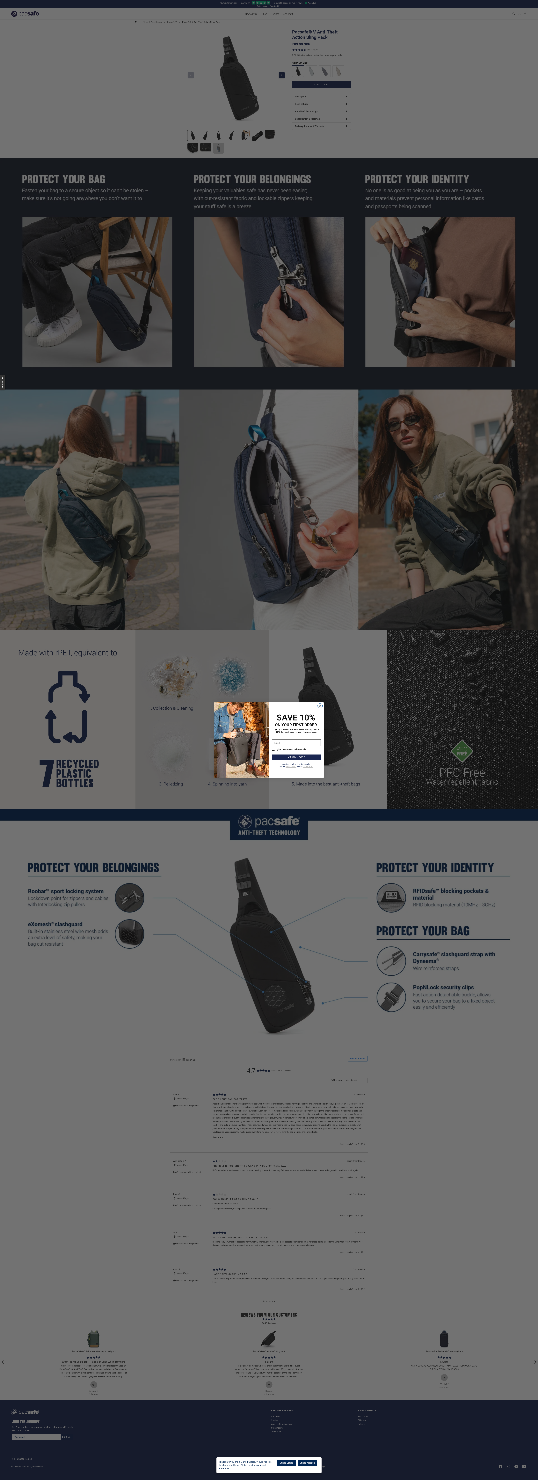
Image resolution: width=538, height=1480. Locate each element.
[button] (2, 382)
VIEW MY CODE (296, 757)
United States (286, 1463)
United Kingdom (307, 1463)
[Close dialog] (320, 705)
